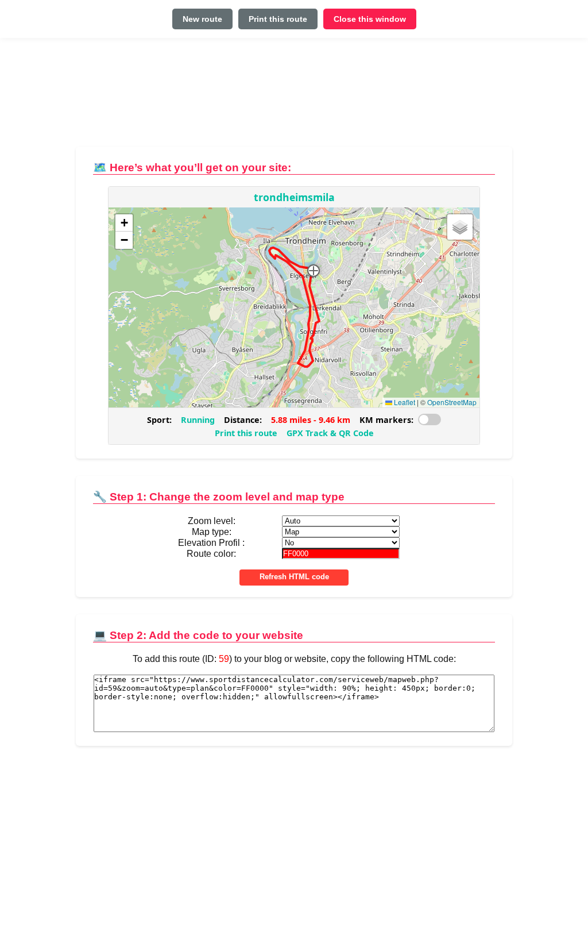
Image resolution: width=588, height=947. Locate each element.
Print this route (278, 19)
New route (202, 19)
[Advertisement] (294, 97)
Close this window (370, 19)
